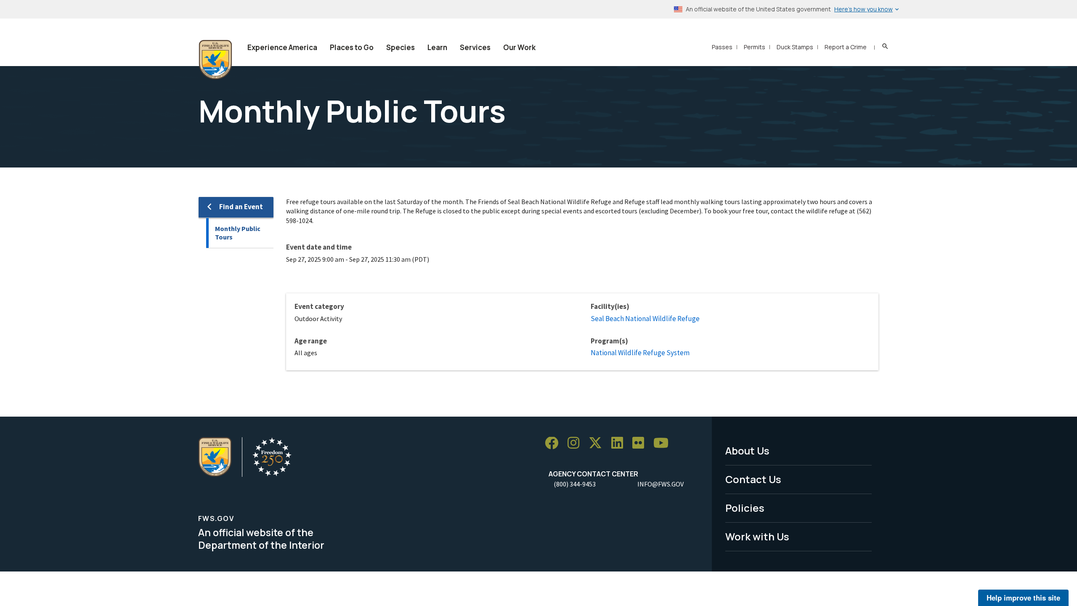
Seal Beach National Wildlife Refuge (645, 318)
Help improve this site (1023, 598)
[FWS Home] (215, 60)
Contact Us (753, 479)
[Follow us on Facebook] (554, 443)
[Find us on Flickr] (641, 443)
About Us (747, 450)
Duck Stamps (795, 47)
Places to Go (352, 47)
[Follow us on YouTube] (663, 443)
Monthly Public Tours (237, 233)
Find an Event (241, 206)
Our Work (519, 47)
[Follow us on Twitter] (598, 443)
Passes (722, 47)
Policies (744, 508)
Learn (437, 47)
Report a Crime (846, 47)
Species (400, 47)
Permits (754, 47)
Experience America (282, 47)
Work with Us (757, 536)
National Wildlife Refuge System (640, 352)
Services (475, 47)
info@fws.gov (660, 484)
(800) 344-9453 (575, 484)
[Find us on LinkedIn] (620, 443)
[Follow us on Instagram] (576, 443)
